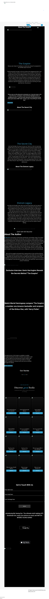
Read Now (11, 413)
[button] (24, 277)
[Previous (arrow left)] (0, 598)
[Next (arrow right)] (1, 598)
